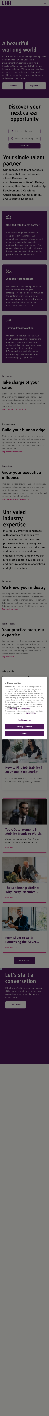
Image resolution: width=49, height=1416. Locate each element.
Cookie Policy (12, 709)
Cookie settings (24, 720)
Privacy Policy (25, 709)
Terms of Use (30, 713)
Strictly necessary (24, 727)
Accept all (24, 733)
